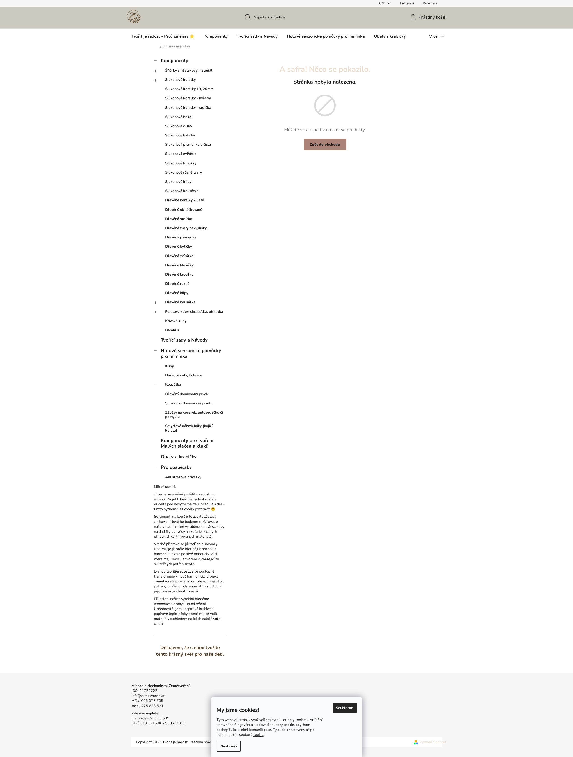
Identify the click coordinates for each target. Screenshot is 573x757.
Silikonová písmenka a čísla (188, 144)
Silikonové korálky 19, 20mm (189, 88)
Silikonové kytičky (180, 135)
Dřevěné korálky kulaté (184, 200)
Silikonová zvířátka (181, 153)
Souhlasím (344, 707)
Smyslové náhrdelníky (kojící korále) (189, 428)
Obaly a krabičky (179, 456)
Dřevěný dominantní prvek (186, 394)
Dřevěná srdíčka (178, 218)
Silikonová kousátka (182, 190)
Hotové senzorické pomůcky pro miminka (191, 353)
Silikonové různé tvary (183, 172)
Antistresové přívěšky (183, 477)
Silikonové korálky (180, 79)
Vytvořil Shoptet (432, 742)
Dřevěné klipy (176, 292)
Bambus (172, 330)
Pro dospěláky (176, 467)
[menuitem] (163, 36)
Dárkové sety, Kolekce (183, 375)
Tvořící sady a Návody (184, 340)
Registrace (430, 3)
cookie (258, 734)
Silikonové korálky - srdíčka (188, 107)
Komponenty (174, 60)
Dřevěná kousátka (180, 302)
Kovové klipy (175, 320)
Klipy (169, 366)
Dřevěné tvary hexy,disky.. (186, 228)
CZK (382, 3)
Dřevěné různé (177, 283)
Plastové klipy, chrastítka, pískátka (194, 311)
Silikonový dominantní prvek (188, 403)
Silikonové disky (178, 126)
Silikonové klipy (178, 181)
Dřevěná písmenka (180, 237)
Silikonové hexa (178, 116)
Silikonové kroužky (180, 163)
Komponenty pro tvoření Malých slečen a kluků (187, 443)
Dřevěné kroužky (179, 274)
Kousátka (173, 384)
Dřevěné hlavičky (179, 265)
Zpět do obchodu (325, 144)
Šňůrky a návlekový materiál (188, 70)
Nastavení (228, 746)
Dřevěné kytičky (178, 246)
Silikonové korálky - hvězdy (188, 98)
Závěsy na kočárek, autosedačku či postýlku (194, 414)
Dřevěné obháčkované (183, 209)
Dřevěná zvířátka (179, 256)
